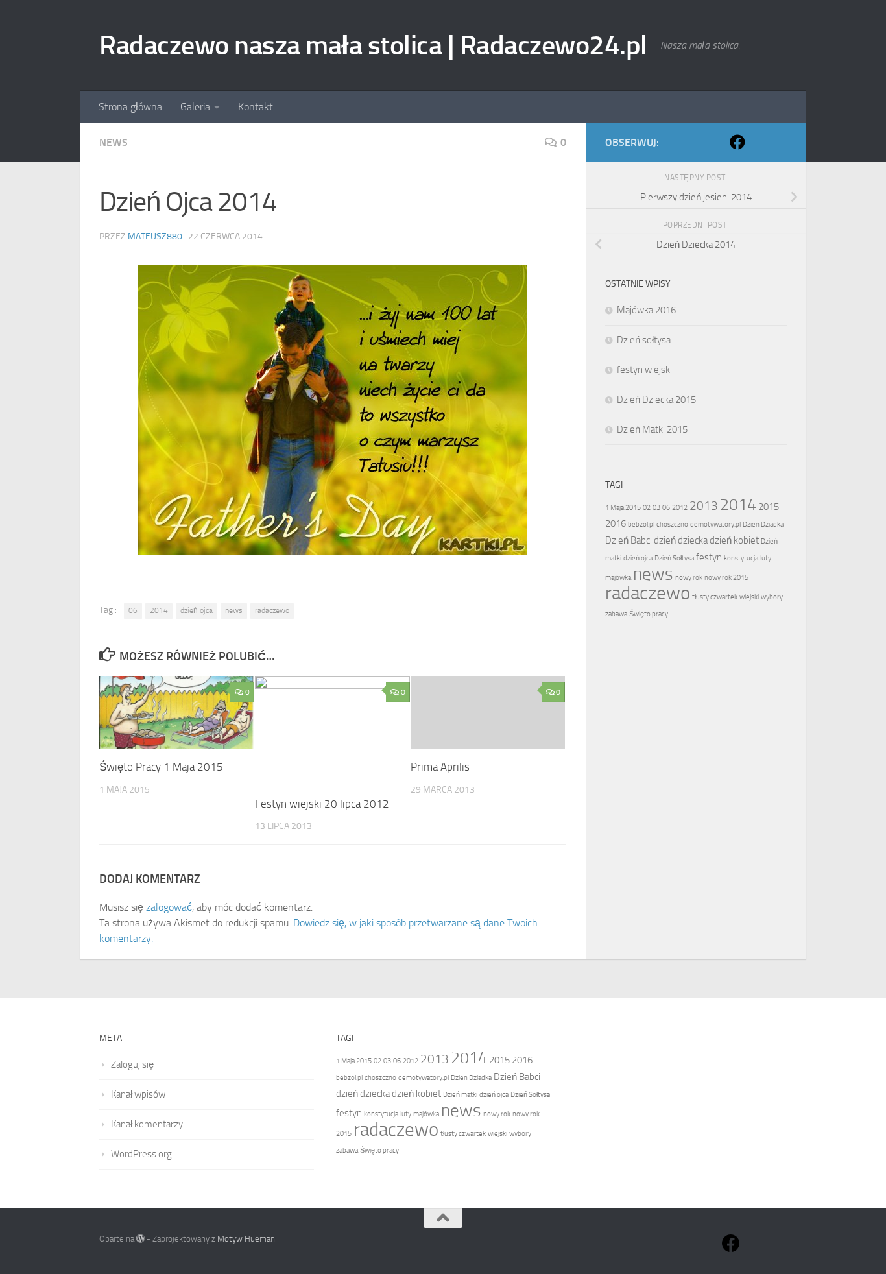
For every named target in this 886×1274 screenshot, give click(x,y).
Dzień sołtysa (644, 340)
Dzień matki (460, 1094)
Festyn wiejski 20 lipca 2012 (322, 803)
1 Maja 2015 (623, 507)
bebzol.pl (641, 524)
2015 (768, 506)
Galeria (195, 107)
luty (765, 558)
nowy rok (688, 577)
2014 (159, 610)
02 (647, 507)
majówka (618, 577)
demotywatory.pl (715, 524)
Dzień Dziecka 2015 (656, 399)
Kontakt (255, 107)
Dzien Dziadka (763, 524)
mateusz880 (155, 236)
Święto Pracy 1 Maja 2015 (161, 766)
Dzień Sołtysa (674, 558)
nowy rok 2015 (726, 577)
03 (656, 507)
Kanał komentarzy (147, 1124)
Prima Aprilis (440, 766)
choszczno (672, 524)
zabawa (616, 614)
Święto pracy (648, 614)
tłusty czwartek (714, 597)
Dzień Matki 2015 (652, 429)
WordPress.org (141, 1154)
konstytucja (741, 558)
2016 (615, 523)
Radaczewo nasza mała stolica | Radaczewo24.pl (373, 45)
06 (133, 610)
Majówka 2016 (646, 310)
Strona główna (130, 107)
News (113, 142)
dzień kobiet (734, 540)
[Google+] (758, 143)
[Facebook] (737, 142)
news (234, 610)
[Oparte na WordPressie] (140, 1238)
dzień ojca (196, 610)
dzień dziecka (681, 540)
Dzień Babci (628, 540)
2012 (680, 507)
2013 (703, 505)
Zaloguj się (132, 1064)
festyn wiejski (644, 370)
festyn (709, 557)
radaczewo (272, 610)
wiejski (749, 597)
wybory (772, 597)
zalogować (169, 907)
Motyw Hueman (246, 1239)
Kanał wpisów (138, 1094)
